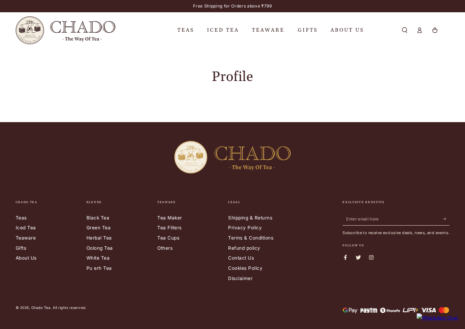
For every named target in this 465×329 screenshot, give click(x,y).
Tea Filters (169, 227)
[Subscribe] (446, 219)
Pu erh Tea (99, 268)
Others (165, 248)
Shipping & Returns (250, 217)
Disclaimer (240, 278)
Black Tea (98, 217)
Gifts (21, 248)
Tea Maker (169, 217)
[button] (404, 30)
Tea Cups (168, 238)
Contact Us (241, 258)
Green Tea (98, 227)
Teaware (26, 238)
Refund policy (244, 248)
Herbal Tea (99, 238)
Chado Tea (41, 308)
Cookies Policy (245, 268)
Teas (21, 217)
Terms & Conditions (250, 238)
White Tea (98, 258)
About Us (26, 258)
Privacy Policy (245, 227)
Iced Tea (26, 227)
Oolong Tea (99, 248)
